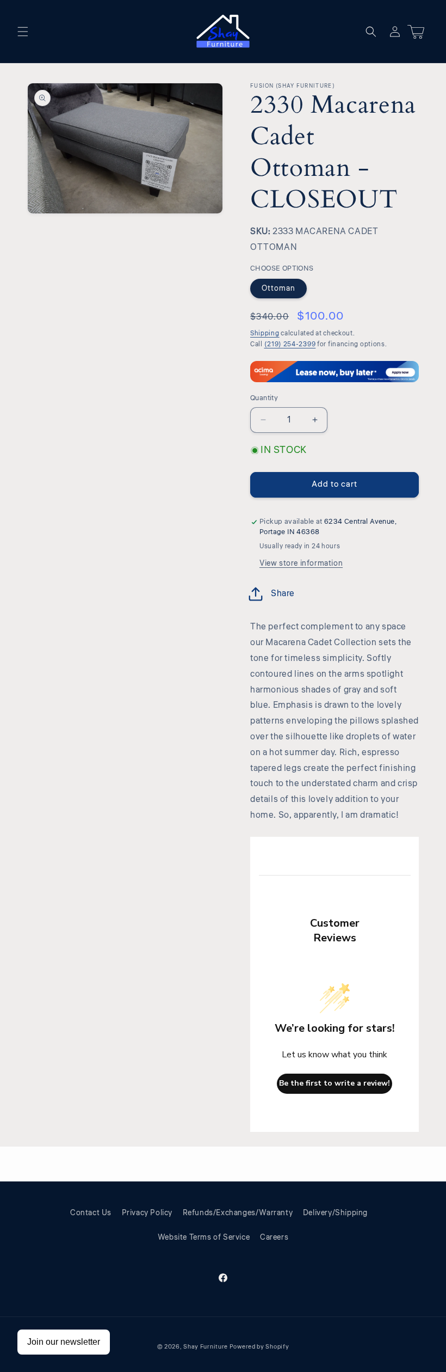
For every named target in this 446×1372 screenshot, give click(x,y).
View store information (301, 563)
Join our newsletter (63, 1341)
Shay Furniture (205, 1347)
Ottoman (278, 288)
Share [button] (283, 593)
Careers (274, 1237)
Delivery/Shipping (335, 1213)
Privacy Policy (147, 1213)
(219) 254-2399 (290, 344)
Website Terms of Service (204, 1237)
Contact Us (91, 1213)
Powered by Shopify (259, 1347)
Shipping (265, 333)
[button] (23, 32)
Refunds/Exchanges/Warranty (238, 1213)
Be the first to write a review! (334, 1083)
